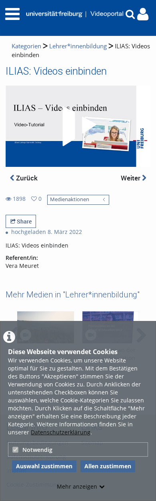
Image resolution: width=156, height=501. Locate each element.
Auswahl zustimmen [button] (44, 466)
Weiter (131, 177)
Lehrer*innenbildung (78, 46)
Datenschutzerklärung (60, 432)
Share (24, 221)
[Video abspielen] (78, 126)
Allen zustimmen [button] (107, 466)
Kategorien (26, 46)
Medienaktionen (69, 199)
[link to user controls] (143, 14)
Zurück (26, 177)
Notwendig (37, 449)
